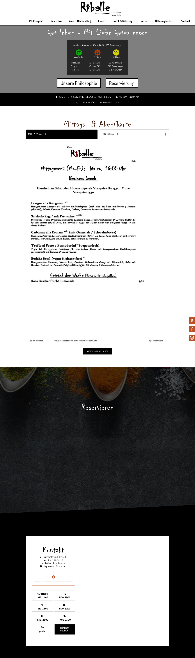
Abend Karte (180, 323)
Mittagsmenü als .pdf (97, 351)
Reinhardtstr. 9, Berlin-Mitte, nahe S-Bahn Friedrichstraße (85, 97)
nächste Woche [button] (64, 629)
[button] (30, 243)
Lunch (101, 21)
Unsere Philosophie (78, 83)
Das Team (56, 21)
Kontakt (185, 21)
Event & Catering (122, 21)
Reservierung (122, 83)
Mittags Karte (180, 320)
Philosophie (36, 21)
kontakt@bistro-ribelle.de (53, 563)
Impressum (49, 566)
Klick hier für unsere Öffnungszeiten (97, 102)
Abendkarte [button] (111, 134)
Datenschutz (61, 566)
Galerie (144, 21)
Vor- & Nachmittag (80, 21)
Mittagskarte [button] (37, 134)
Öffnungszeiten (164, 21)
